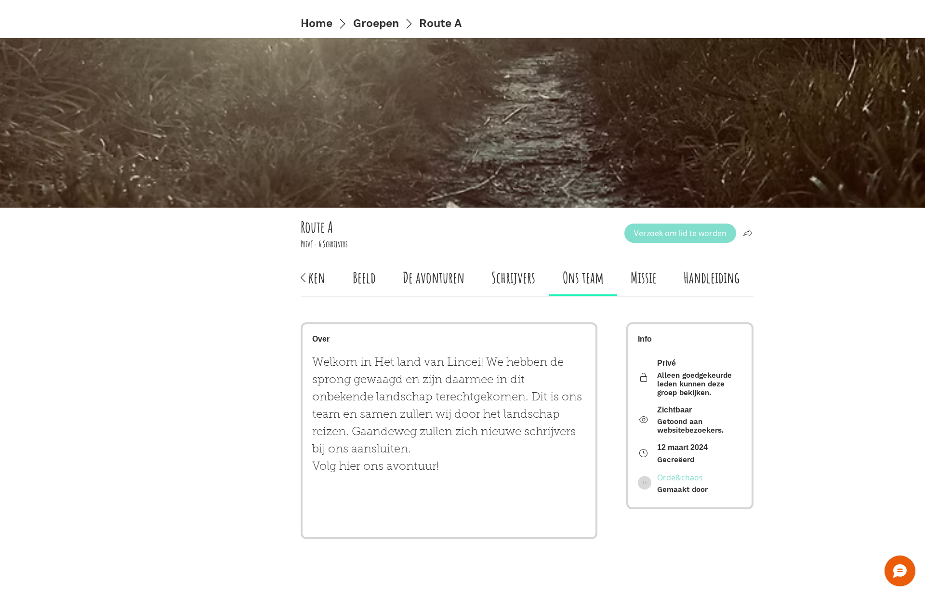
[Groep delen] (747, 232)
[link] (364, 277)
